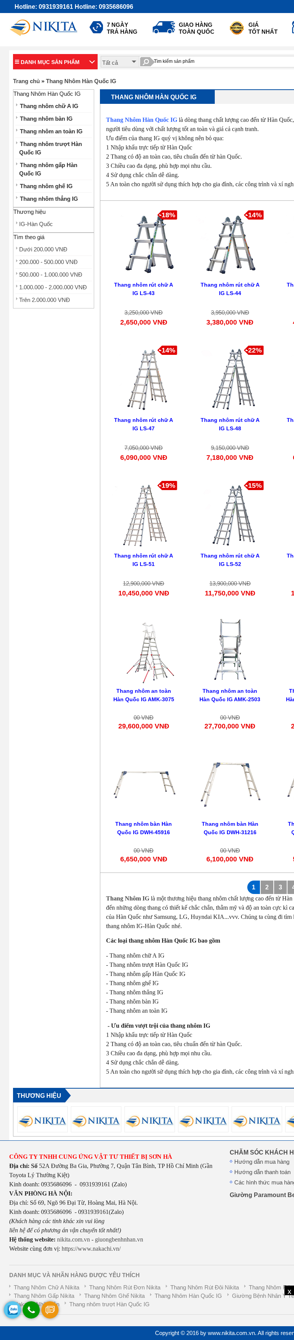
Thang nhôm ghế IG (46, 186)
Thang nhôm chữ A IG (49, 106)
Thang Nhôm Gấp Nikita (44, 1296)
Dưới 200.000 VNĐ (43, 249)
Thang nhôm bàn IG (46, 119)
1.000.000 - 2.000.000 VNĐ (53, 287)
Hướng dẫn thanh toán (262, 1172)
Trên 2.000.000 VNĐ (44, 300)
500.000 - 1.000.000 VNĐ (50, 275)
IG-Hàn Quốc (36, 224)
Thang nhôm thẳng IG (49, 199)
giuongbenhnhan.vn (119, 1239)
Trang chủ (26, 81)
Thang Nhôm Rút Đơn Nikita (124, 1287)
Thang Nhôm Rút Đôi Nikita (204, 1287)
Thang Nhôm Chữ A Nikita (46, 1287)
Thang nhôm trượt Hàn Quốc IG (50, 148)
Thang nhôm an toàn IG (51, 131)
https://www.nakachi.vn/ (90, 1248)
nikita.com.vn (73, 1239)
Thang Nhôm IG (127, 898)
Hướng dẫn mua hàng (261, 1162)
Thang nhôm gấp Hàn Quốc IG (48, 169)
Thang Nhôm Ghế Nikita (114, 1296)
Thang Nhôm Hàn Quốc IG (81, 81)
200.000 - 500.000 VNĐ (48, 262)
